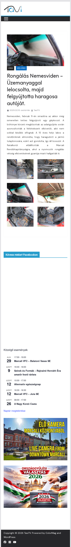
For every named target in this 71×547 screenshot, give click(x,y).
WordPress (9, 537)
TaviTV (37, 110)
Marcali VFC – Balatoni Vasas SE (32, 361)
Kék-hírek (21, 68)
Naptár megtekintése (14, 410)
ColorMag (51, 533)
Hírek (10, 68)
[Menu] (6, 18)
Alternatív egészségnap (27, 384)
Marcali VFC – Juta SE (26, 394)
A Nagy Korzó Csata (25, 403)
